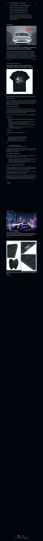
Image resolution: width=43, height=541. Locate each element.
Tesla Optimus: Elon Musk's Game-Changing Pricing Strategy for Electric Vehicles (21, 234)
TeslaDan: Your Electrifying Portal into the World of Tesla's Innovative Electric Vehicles (20, 8)
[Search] (36, 3)
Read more (35, 59)
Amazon (15, 151)
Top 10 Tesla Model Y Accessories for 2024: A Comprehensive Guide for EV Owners (21, 48)
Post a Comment (8, 59)
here (31, 171)
